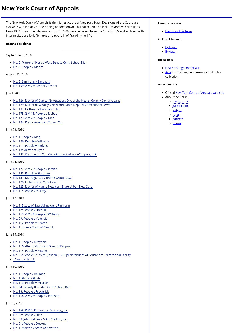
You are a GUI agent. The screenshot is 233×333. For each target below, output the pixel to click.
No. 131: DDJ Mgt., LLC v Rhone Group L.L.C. (42, 178)
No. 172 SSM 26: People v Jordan (35, 169)
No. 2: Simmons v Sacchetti (31, 81)
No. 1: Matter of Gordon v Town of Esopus (41, 246)
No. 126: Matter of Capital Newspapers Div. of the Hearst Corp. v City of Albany (66, 100)
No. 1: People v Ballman (29, 274)
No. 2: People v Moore (28, 67)
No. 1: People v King (26, 137)
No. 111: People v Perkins (30, 146)
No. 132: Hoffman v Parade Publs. (36, 109)
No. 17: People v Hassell (29, 210)
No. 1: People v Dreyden (29, 242)
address (178, 119)
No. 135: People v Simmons (31, 173)
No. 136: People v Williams (31, 141)
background (181, 101)
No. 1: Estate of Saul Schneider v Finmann (41, 205)
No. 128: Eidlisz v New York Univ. (35, 182)
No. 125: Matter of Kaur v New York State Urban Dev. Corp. (53, 186)
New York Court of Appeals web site (199, 93)
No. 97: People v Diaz (27, 315)
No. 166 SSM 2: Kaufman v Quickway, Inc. (40, 310)
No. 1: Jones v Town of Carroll (33, 227)
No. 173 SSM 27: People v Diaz (33, 118)
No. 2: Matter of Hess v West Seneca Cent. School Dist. (50, 63)
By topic (171, 47)
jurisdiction (180, 106)
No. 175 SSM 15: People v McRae (35, 114)
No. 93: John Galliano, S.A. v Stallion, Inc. (40, 319)
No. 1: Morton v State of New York (36, 328)
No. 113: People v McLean (30, 283)
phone (177, 123)
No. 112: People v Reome (30, 223)
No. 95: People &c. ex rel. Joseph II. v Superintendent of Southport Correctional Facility (72, 255)
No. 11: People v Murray (29, 191)
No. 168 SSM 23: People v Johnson (36, 296)
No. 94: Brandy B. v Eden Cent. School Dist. (42, 287)
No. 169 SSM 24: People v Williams (36, 214)
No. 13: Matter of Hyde (28, 150)
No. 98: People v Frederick (31, 291)
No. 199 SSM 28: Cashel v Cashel (35, 86)
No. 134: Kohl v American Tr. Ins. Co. (37, 122)
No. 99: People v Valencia (30, 219)
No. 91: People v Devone (29, 324)
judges (177, 110)
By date (170, 52)
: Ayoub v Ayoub (24, 259)
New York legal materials (182, 68)
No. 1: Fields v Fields (26, 278)
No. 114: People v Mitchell (30, 251)
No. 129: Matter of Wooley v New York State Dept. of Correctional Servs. (62, 105)
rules (176, 114)
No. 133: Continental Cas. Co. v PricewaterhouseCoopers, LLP (55, 154)
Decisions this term (178, 31)
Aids (168, 72)
